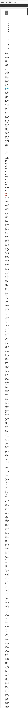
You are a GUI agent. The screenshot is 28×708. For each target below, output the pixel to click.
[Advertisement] (16, 32)
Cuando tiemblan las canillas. (8, 30)
